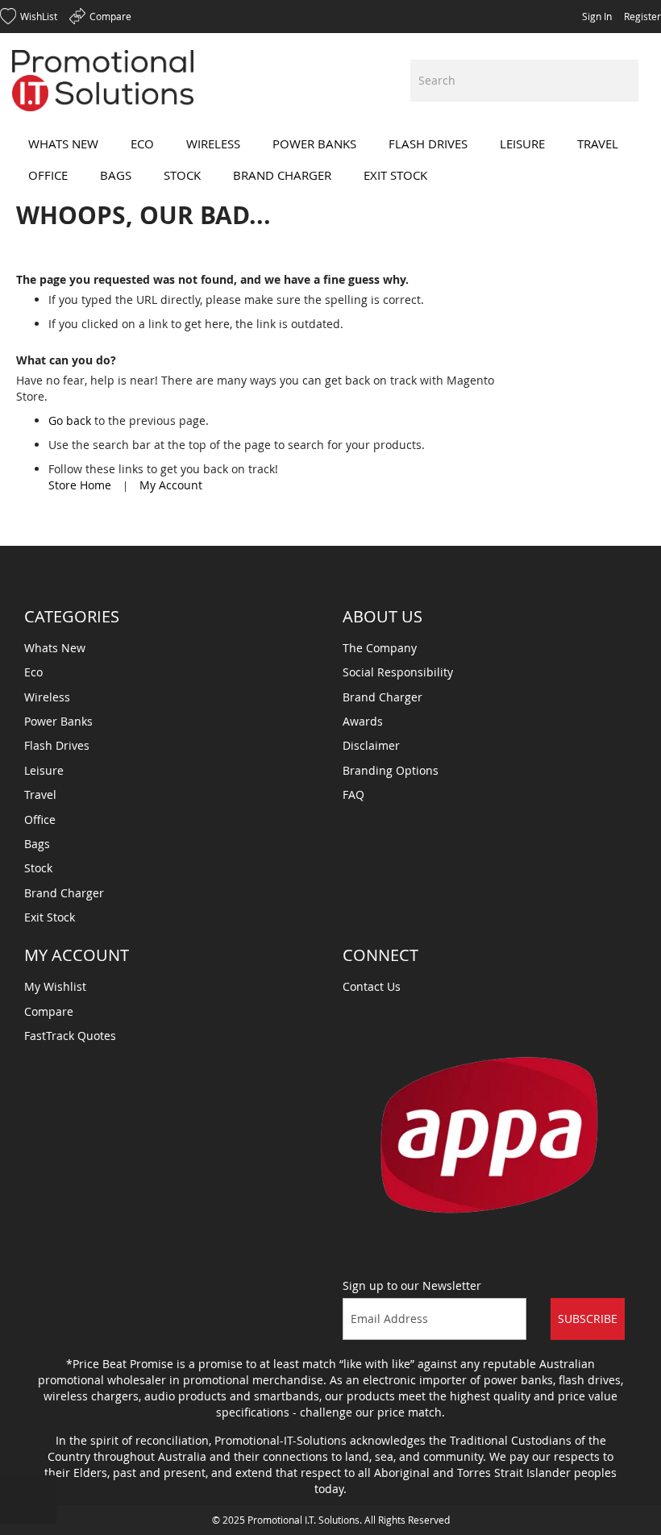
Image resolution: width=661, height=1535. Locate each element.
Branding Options (391, 770)
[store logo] (102, 80)
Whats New (54, 647)
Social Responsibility (398, 672)
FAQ (353, 794)
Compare (48, 1011)
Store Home (79, 485)
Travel (40, 794)
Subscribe (587, 1318)
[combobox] (524, 81)
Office (40, 819)
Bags (37, 843)
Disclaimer (371, 745)
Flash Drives (56, 745)
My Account (170, 485)
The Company (380, 647)
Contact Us (372, 986)
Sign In (597, 16)
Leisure (44, 770)
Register (642, 16)
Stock (38, 868)
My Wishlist (55, 986)
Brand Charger (64, 893)
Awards (363, 721)
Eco (33, 672)
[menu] (330, 159)
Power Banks (58, 721)
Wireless (47, 697)
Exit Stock (49, 917)
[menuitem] (63, 144)
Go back (69, 420)
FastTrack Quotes (70, 1035)
